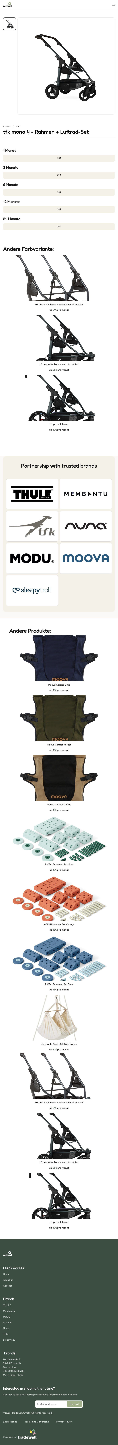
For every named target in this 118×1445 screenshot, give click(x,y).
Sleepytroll (9, 1339)
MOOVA (7, 1322)
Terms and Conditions (37, 1421)
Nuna (6, 1328)
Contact (7, 1285)
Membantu (9, 1310)
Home (7, 126)
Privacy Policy (64, 1421)
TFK (5, 1333)
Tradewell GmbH (21, 1412)
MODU (6, 1316)
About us (8, 1279)
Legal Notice (10, 1421)
